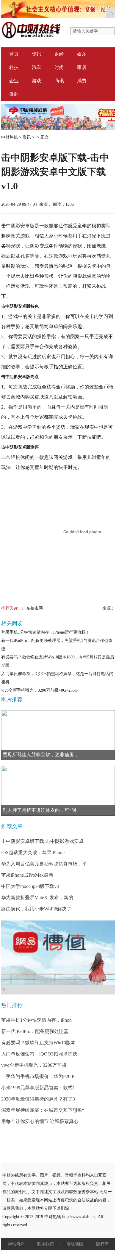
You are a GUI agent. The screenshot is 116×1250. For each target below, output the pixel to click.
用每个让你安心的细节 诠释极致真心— (42, 1121)
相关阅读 (12, 623)
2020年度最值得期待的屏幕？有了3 (38, 1098)
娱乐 (82, 54)
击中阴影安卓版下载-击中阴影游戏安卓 (42, 841)
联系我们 (45, 1244)
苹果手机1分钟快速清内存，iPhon (36, 1020)
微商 (14, 94)
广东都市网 (32, 608)
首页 (14, 54)
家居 (82, 67)
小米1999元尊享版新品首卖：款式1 (38, 1087)
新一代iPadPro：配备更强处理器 (34, 1031)
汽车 (36, 67)
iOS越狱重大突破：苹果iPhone (33, 852)
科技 (14, 67)
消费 (82, 80)
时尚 (59, 67)
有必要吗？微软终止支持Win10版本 (38, 1042)
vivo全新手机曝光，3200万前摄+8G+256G (39, 690)
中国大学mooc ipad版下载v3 (30, 886)
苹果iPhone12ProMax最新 (27, 875)
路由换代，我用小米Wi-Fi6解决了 (36, 908)
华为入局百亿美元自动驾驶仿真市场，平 (44, 863)
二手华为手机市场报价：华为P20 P (37, 1076)
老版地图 (75, 1244)
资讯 (36, 54)
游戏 (36, 80)
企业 (14, 80)
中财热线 (9, 137)
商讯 (59, 80)
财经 (59, 54)
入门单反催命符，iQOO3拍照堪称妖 (39, 1053)
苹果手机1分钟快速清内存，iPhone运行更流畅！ (45, 632)
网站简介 (16, 1244)
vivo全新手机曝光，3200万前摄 (34, 1065)
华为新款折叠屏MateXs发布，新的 (37, 897)
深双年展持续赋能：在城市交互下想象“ (42, 1110)
